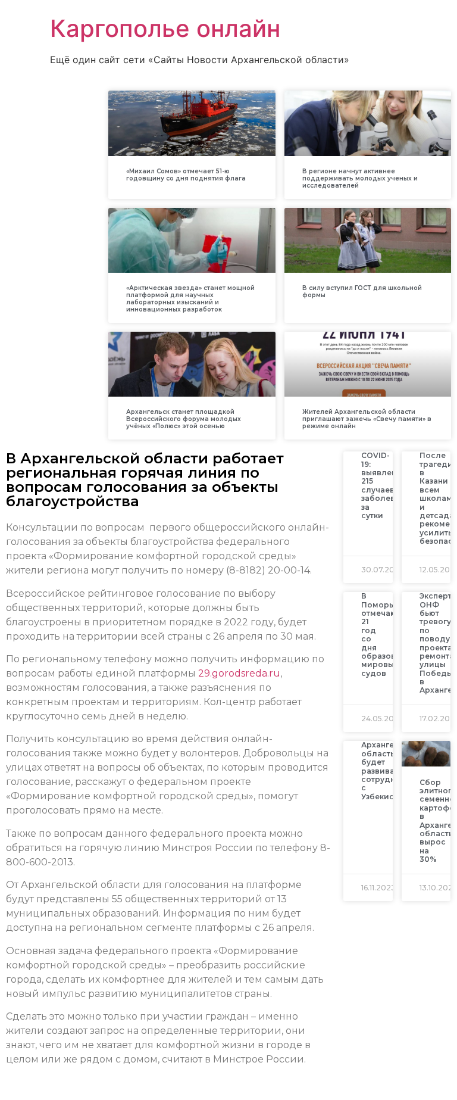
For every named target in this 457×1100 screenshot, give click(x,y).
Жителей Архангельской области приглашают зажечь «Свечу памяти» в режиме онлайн (366, 419)
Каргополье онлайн (165, 28)
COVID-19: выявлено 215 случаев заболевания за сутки (388, 485)
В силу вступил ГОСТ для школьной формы (362, 291)
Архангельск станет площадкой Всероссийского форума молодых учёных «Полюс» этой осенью (183, 419)
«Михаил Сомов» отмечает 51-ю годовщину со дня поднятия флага (186, 174)
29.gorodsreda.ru (239, 673)
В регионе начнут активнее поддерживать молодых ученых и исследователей (360, 178)
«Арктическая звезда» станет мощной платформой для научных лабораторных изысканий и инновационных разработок (190, 298)
